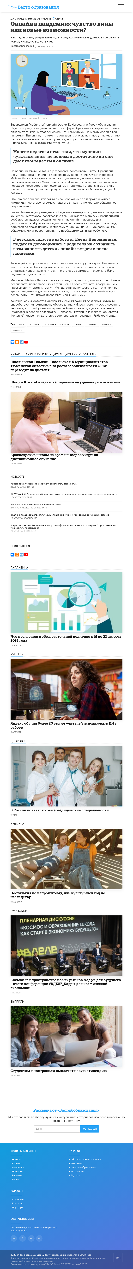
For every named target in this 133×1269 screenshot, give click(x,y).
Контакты (17, 1203)
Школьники (30, 530)
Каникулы (28, 486)
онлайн (78, 324)
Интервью (17, 1171)
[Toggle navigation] (121, 6)
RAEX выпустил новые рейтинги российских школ (36, 504)
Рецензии (17, 1175)
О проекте (18, 1199)
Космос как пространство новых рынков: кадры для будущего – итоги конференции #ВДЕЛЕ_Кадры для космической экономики (66, 984)
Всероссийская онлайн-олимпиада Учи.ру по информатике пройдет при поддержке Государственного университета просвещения (63, 526)
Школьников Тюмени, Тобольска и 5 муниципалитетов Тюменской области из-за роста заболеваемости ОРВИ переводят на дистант (59, 366)
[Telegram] (22, 342)
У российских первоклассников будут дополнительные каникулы (44, 483)
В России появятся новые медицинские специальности (60, 810)
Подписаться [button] (89, 1129)
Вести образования (22, 46)
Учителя (27, 497)
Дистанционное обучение (31, 18)
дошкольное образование (57, 324)
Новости (16, 1159)
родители (17, 329)
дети (21, 324)
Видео (15, 1179)
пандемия (91, 324)
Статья (59, 18)
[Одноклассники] (17, 342)
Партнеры (17, 1207)
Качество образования (35, 507)
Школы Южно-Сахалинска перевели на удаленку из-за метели (65, 382)
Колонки (16, 1163)
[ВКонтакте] (12, 342)
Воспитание (30, 517)
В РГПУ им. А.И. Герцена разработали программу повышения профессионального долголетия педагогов (64, 493)
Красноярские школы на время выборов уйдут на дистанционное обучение (54, 457)
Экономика (77, 1163)
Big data (75, 1175)
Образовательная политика (86, 1159)
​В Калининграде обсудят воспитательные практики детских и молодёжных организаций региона (60, 514)
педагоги (106, 324)
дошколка (34, 324)
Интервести (77, 1171)
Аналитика (18, 1167)
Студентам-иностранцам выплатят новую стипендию (59, 1071)
